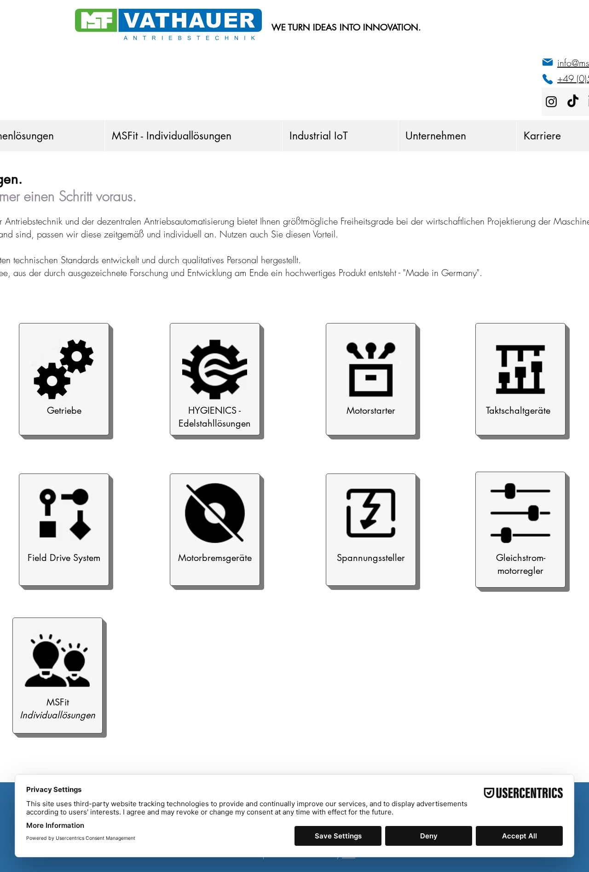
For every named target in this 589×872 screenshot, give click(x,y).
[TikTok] (573, 101)
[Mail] (548, 62)
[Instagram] (551, 101)
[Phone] (548, 79)
